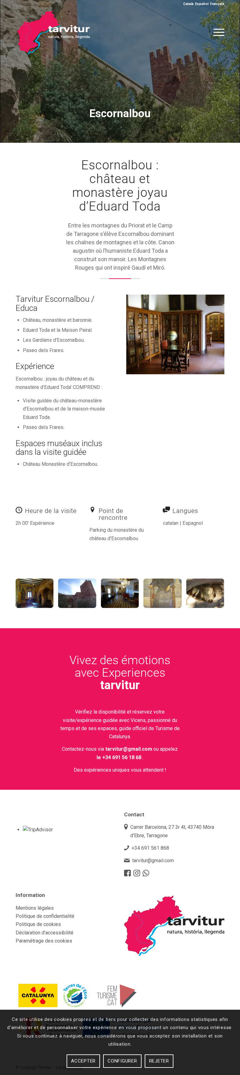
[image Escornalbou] (37, 596)
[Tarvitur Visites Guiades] (53, 48)
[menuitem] (217, 32)
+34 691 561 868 (150, 848)
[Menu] (217, 32)
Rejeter (159, 1061)
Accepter (83, 1061)
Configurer (122, 1061)
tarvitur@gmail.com (128, 749)
